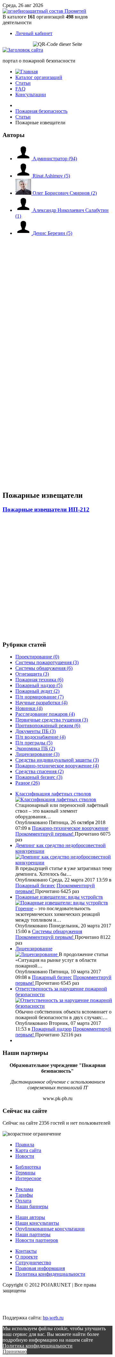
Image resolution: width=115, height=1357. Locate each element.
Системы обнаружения (57, 931)
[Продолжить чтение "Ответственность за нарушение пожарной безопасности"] (63, 1006)
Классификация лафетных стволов (53, 793)
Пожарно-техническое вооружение (70, 828)
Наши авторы (30, 1217)
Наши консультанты (37, 1223)
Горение (24, 908)
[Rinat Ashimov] (24, 175)
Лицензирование (33, 948)
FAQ (20, 88)
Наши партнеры (32, 1234)
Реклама (24, 1189)
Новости (24, 1156)
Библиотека (28, 1167)
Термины (25, 1172)
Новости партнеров (36, 1240)
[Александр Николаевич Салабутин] (24, 210)
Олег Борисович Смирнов (65, 193)
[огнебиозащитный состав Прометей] (44, 11)
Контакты (26, 1251)
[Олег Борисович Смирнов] (24, 193)
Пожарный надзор (52, 1029)
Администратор (55, 158)
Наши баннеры (31, 1206)
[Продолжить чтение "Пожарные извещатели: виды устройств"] (61, 902)
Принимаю (15, 1351)
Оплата (23, 1200)
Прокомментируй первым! (45, 834)
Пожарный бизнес (35, 885)
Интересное (28, 1178)
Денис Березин (52, 233)
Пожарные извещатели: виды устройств (59, 897)
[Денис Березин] (24, 233)
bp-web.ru (53, 1317)
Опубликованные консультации (50, 1228)
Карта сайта (28, 1150)
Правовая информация (40, 1268)
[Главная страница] (26, 71)
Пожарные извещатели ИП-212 (46, 509)
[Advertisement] (41, 305)
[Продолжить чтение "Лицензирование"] (37, 954)
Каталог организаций (38, 77)
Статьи (23, 83)
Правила (24, 1144)
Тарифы (24, 1195)
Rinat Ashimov (51, 175)
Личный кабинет (33, 33)
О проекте (26, 1256)
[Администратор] (24, 158)
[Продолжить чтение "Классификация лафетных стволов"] (55, 799)
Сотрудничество (33, 1262)
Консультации (30, 94)
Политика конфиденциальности (50, 1274)
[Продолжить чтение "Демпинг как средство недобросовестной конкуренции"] (63, 862)
